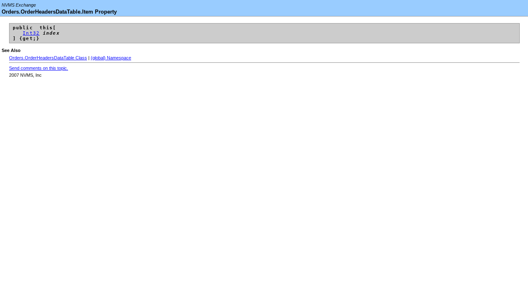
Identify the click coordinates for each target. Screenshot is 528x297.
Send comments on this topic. (38, 68)
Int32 (31, 33)
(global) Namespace (111, 57)
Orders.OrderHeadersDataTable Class (48, 57)
